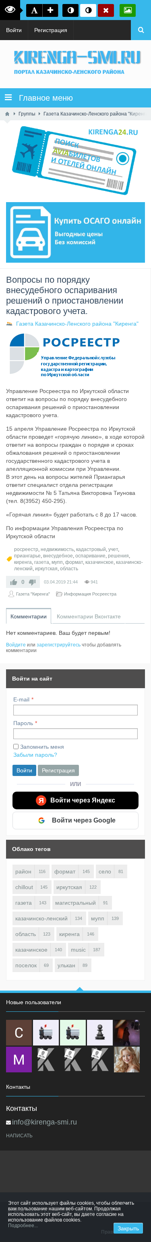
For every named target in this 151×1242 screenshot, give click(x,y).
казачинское (99, 562)
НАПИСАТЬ (19, 1136)
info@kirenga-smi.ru (44, 1122)
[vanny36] (127, 1059)
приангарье (27, 556)
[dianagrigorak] (127, 1032)
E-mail (21, 699)
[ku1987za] (46, 1032)
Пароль (23, 723)
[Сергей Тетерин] (19, 1032)
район (23, 871)
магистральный (75, 903)
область (69, 568)
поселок (26, 965)
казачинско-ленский (41, 918)
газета (41, 562)
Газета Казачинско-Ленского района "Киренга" (77, 323)
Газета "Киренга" (33, 594)
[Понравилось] (13, 582)
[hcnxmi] (73, 1032)
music (78, 949)
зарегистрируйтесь (59, 645)
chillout (24, 887)
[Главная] (7, 113)
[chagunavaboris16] (100, 1032)
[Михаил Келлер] (19, 1059)
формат (74, 562)
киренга (23, 562)
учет (113, 549)
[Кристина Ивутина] (100, 1059)
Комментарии (28, 616)
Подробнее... (23, 1225)
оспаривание (90, 556)
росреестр (26, 549)
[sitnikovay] (46, 1059)
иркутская (46, 568)
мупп (57, 562)
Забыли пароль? (35, 755)
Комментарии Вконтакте (89, 616)
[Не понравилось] (32, 582)
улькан (66, 965)
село (105, 871)
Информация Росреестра (90, 594)
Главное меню (42, 97)
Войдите (16, 645)
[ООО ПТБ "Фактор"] (73, 1059)
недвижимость (57, 549)
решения (118, 556)
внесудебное (58, 556)
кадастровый (91, 549)
